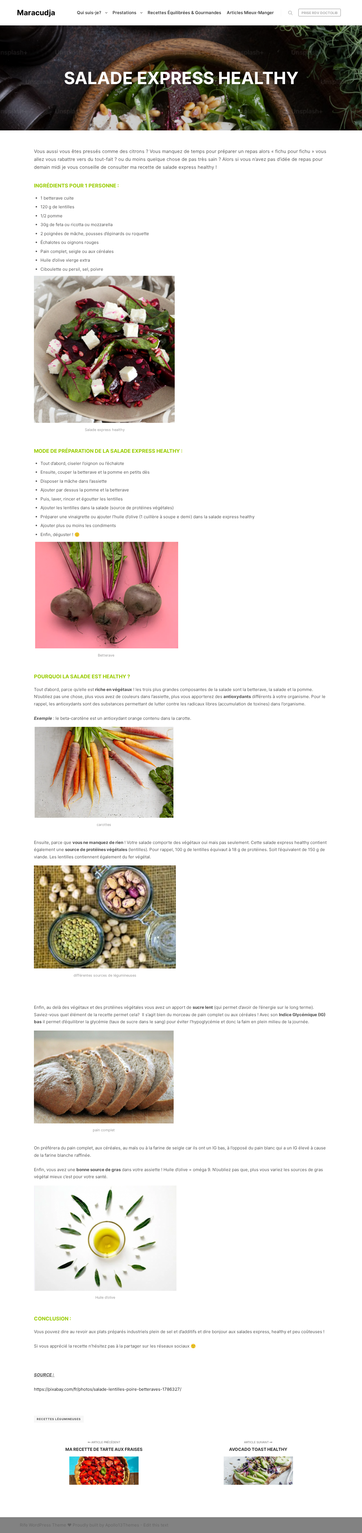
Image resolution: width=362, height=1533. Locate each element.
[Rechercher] (290, 13)
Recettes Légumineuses (59, 1419)
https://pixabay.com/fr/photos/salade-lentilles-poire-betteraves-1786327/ (107, 1389)
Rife (24, 1525)
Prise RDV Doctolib (319, 13)
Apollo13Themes (122, 1525)
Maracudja (36, 12)
